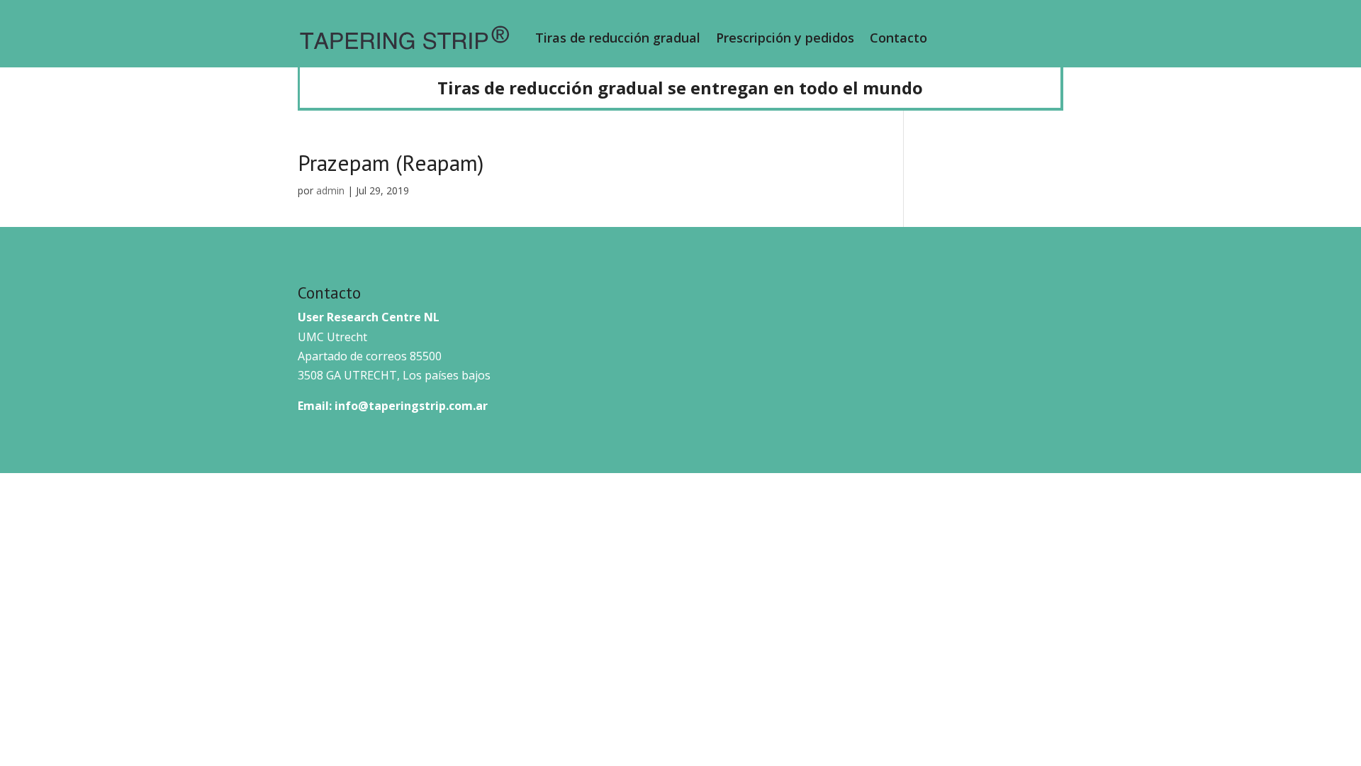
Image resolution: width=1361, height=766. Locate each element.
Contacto (898, 37)
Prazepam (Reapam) (390, 162)
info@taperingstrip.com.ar (411, 405)
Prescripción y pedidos (785, 37)
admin (330, 190)
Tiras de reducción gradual (617, 37)
